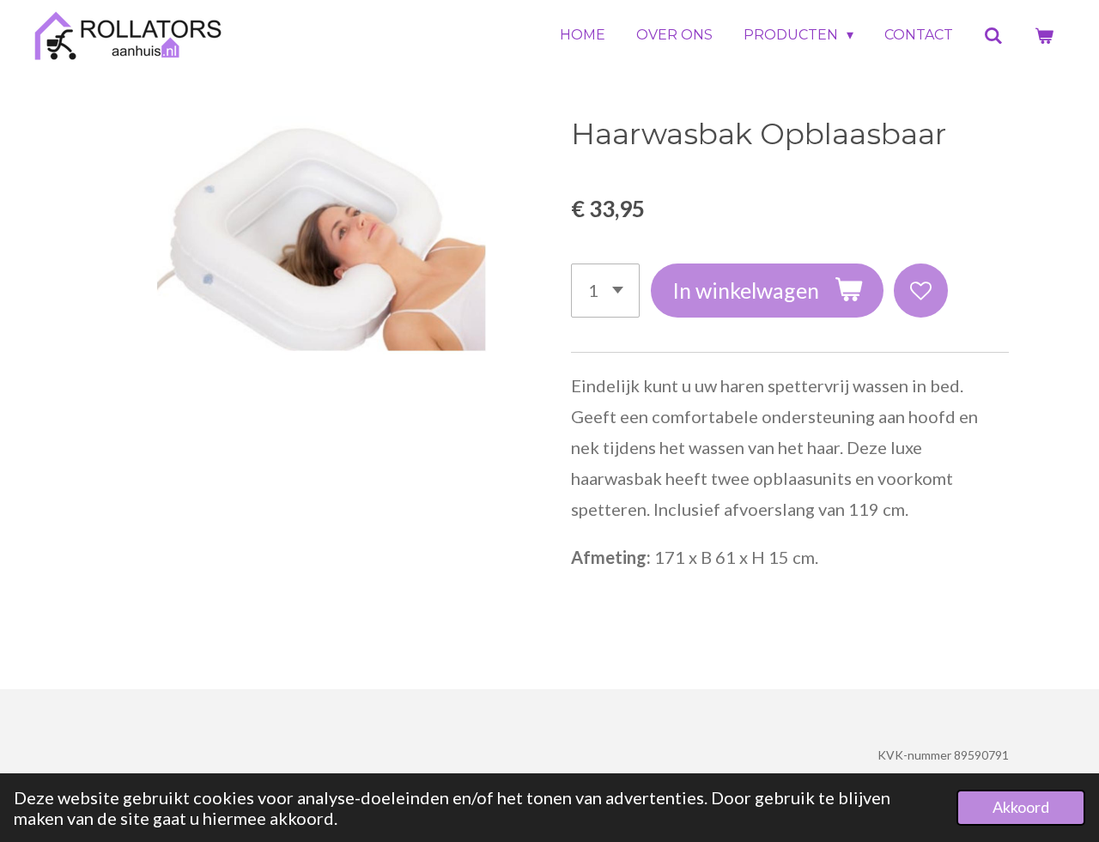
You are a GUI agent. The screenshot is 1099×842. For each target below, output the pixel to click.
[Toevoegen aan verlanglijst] (921, 291)
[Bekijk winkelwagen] (1044, 35)
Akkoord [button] (1021, 806)
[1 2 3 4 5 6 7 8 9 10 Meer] (605, 291)
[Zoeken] (993, 35)
